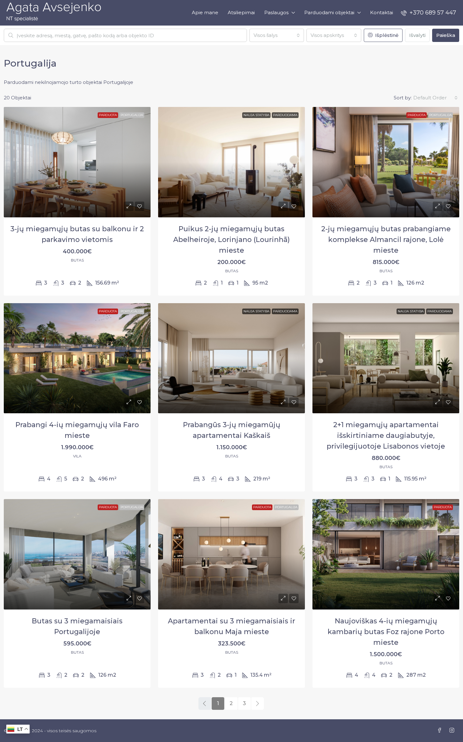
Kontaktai (381, 12)
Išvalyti (417, 35)
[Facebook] (440, 730)
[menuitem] (428, 12)
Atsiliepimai (241, 12)
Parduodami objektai (329, 12)
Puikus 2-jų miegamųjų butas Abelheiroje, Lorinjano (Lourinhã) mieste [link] (231, 240)
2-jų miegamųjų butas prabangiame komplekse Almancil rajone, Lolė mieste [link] (386, 240)
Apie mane (205, 12)
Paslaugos (276, 12)
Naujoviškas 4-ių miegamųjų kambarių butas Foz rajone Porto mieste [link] (386, 632)
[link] (77, 162)
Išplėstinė (386, 35)
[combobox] (276, 35)
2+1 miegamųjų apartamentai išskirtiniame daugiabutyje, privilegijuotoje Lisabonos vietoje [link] (386, 435)
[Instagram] (453, 730)
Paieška (445, 35)
